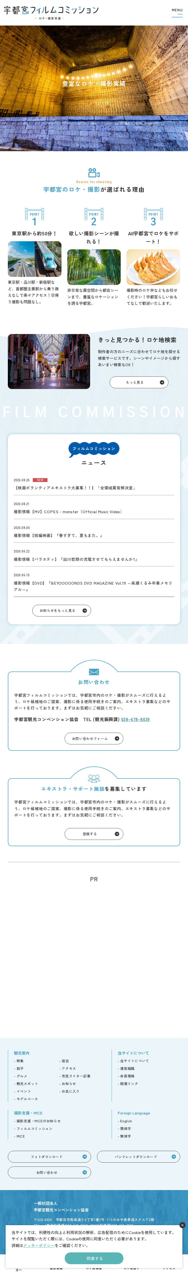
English (126, 1120)
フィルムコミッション (35, 1128)
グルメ (22, 1075)
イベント (24, 1091)
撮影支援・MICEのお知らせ (39, 1120)
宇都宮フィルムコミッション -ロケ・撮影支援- (51, 13)
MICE (21, 1136)
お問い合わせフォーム (90, 738)
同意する (95, 1258)
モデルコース (27, 1098)
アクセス (69, 1068)
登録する (90, 833)
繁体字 (125, 1136)
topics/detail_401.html (94, 581)
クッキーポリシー (39, 1245)
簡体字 (125, 1128)
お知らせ (69, 1083)
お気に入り (71, 1091)
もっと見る (135, 382)
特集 (20, 1060)
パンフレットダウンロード (136, 1156)
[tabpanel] (94, 88)
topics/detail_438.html (94, 507)
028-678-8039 (135, 719)
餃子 (20, 1068)
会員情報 (127, 1075)
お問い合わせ (46, 1172)
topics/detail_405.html (94, 554)
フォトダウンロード (46, 1156)
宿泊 (65, 1060)
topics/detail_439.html (94, 483)
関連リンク (129, 1083)
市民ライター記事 (76, 1075)
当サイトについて (134, 1060)
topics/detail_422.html (94, 531)
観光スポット (27, 1083)
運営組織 (127, 1068)
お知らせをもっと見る (58, 610)
